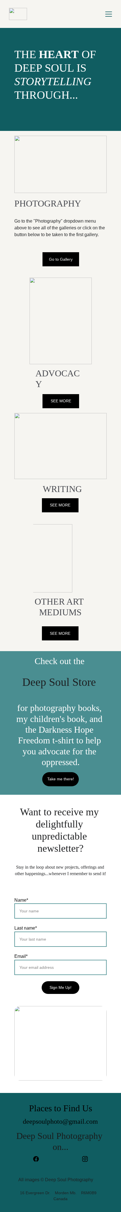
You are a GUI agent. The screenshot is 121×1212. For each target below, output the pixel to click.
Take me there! (60, 779)
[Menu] (108, 14)
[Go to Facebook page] (38, 1159)
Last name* (25, 928)
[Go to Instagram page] (85, 1159)
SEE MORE (61, 401)
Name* (21, 900)
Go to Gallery (61, 259)
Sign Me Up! (60, 987)
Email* (21, 956)
